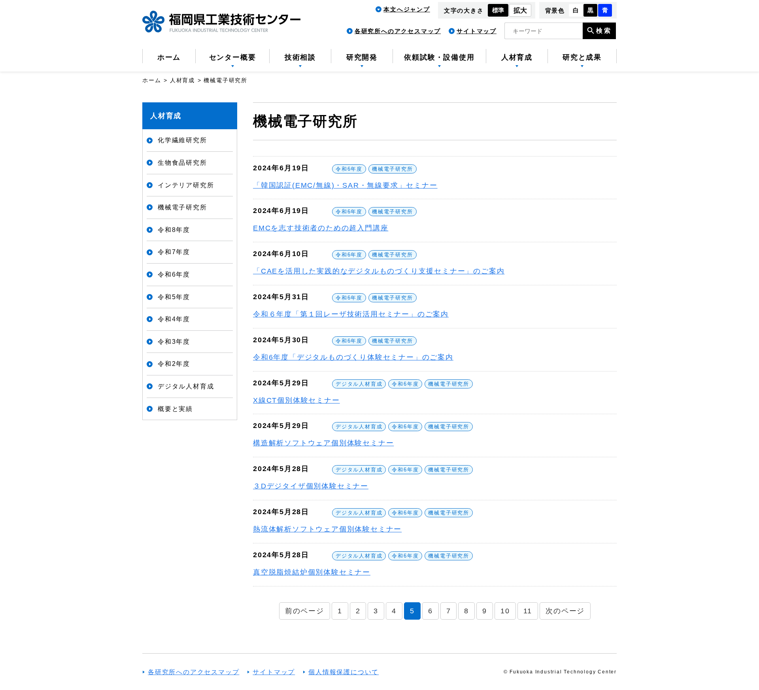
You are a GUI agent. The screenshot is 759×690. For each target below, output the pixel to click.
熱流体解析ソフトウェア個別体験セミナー (327, 529)
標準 (498, 10)
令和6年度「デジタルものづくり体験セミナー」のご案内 (353, 357)
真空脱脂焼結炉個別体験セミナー (311, 572)
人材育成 (165, 116)
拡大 (520, 10)
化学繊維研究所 (182, 140)
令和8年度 (174, 229)
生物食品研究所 (182, 162)
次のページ (565, 611)
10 (505, 611)
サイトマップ (477, 31)
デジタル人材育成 (359, 383)
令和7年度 (174, 252)
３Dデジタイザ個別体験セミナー (310, 486)
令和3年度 (174, 341)
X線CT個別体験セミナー (296, 400)
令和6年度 (349, 169)
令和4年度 (174, 319)
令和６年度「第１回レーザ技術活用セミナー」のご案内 (351, 314)
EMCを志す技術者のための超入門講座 (320, 228)
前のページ (304, 611)
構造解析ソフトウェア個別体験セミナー (323, 443)
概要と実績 (175, 408)
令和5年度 (174, 297)
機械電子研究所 (392, 169)
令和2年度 (174, 363)
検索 (604, 30)
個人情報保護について (343, 672)
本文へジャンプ (406, 9)
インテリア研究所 (186, 185)
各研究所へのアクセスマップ (398, 31)
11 (527, 611)
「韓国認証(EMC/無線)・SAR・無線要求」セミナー (345, 185)
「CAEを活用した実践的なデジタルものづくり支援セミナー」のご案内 (378, 271)
